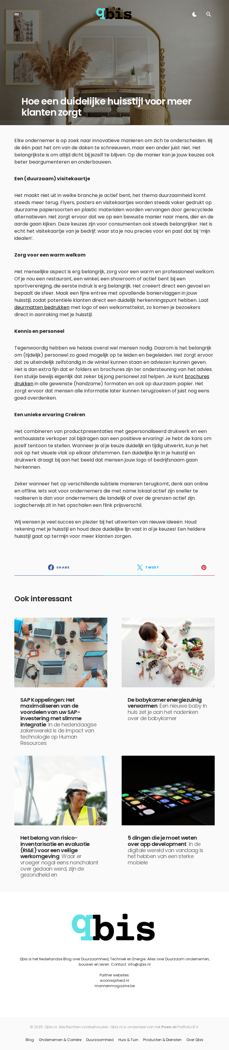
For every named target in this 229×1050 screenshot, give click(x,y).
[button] (17, 14)
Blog (30, 1040)
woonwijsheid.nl (114, 980)
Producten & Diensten (162, 1040)
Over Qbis (194, 1040)
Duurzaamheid (100, 1040)
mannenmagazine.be (115, 985)
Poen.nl (169, 1026)
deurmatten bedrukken (41, 307)
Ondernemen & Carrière (60, 1040)
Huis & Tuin (128, 1040)
